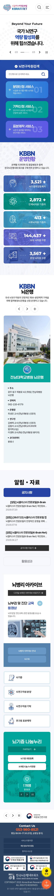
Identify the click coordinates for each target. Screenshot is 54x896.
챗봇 (46, 874)
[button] (10, 52)
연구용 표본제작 (23, 720)
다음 (27, 794)
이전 (21, 794)
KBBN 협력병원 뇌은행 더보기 (34, 308)
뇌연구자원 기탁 (23, 706)
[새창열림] (36, 816)
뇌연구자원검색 (39, 7)
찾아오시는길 (27, 851)
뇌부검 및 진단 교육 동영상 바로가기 (39, 603)
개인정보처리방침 (27, 846)
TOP (46, 885)
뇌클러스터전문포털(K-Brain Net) (15, 7)
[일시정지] (46, 52)
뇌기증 (19, 677)
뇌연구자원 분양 (23, 691)
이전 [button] (19, 308)
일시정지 (32, 794)
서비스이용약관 (27, 840)
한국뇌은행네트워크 (23, 876)
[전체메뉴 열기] (47, 7)
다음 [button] (27, 308)
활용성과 (27, 561)
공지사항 (27, 492)
